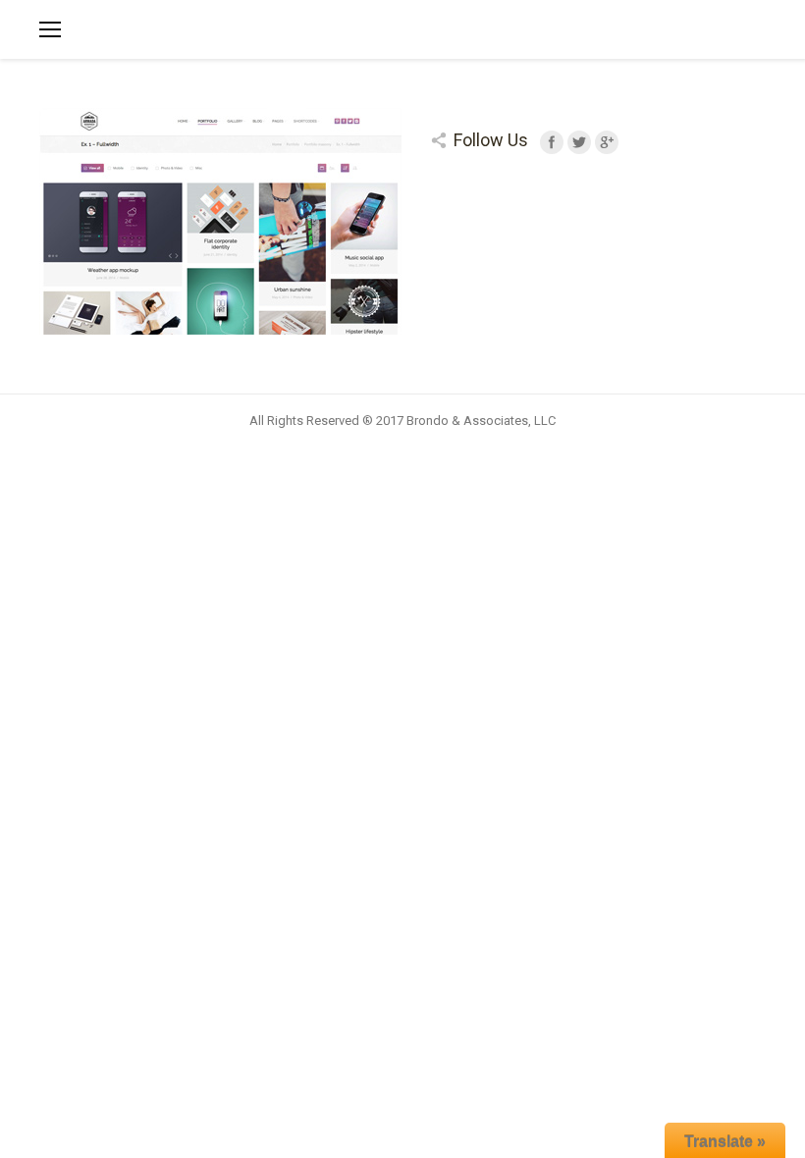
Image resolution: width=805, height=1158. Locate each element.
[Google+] (606, 142)
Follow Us (491, 140)
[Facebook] (552, 142)
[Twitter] (579, 142)
